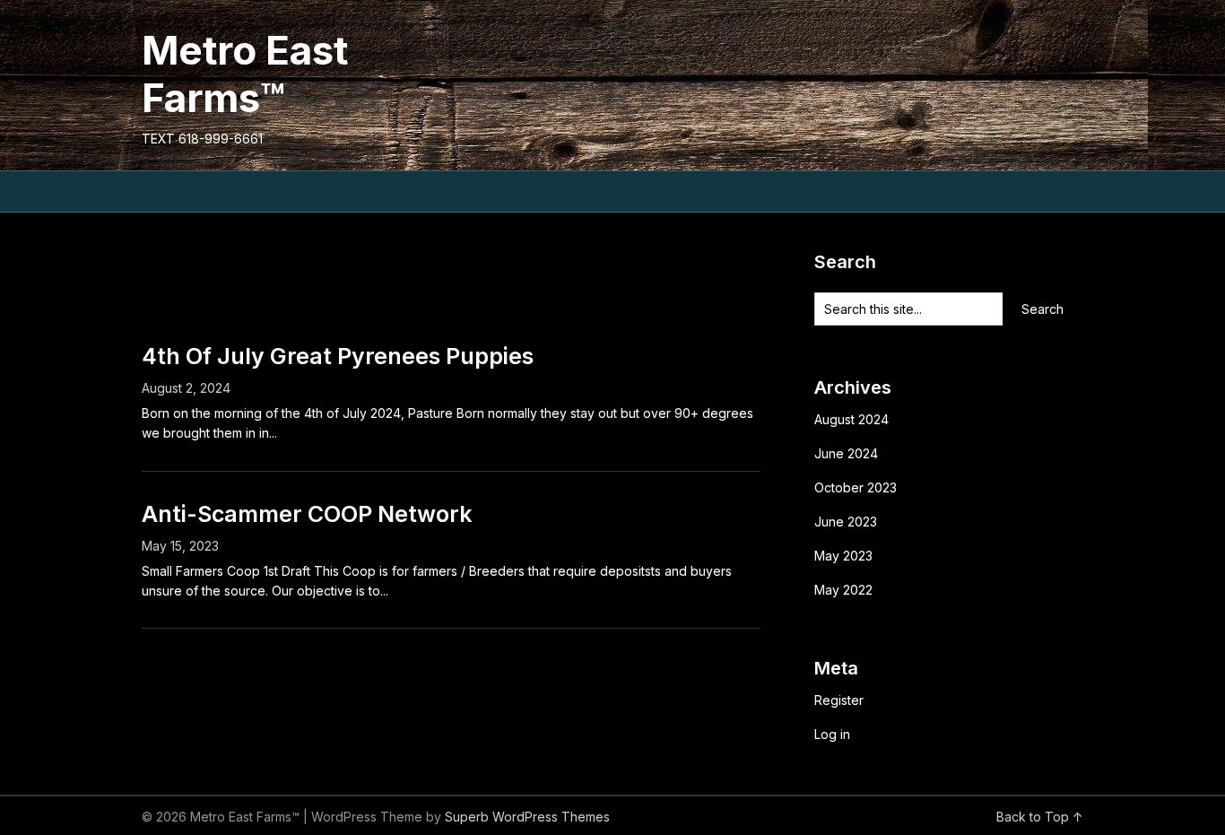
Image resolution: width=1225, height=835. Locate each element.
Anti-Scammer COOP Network (307, 513)
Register (839, 700)
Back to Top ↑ (1039, 816)
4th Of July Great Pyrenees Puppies (338, 356)
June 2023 (845, 521)
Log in (832, 734)
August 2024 (851, 419)
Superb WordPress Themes (527, 816)
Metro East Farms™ (245, 74)
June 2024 (846, 453)
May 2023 (843, 555)
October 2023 (855, 487)
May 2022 (843, 589)
